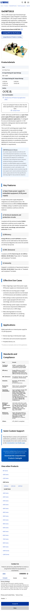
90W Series (6, 547)
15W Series (6, 482)
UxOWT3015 (7, 489)
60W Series (6, 531)
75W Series (6, 539)
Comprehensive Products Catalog (12, 37)
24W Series (6, 501)
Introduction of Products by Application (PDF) (15, 98)
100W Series (6, 550)
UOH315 (6, 486)
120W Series (6, 554)
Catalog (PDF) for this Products (11, 33)
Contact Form (16, 110)
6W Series (5, 470)
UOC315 (13, 486)
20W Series (6, 497)
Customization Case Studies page (16, 443)
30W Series (6, 508)
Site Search (22, 2)
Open (22, 29)
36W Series (6, 512)
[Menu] (28, 2)
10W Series (6, 474)
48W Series (6, 524)
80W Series (6, 543)
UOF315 (20, 486)
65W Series (6, 535)
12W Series (6, 478)
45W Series (6, 520)
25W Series (6, 504)
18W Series (6, 493)
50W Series (6, 527)
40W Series (6, 516)
